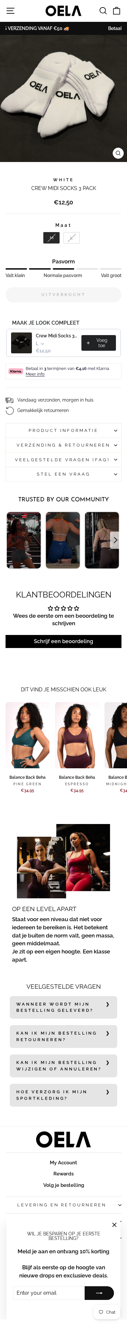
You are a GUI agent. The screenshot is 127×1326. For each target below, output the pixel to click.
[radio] (51, 238)
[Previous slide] (11, 540)
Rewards (63, 1174)
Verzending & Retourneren (63, 445)
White (63, 179)
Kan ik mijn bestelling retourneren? (56, 1036)
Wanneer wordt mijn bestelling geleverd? (54, 1007)
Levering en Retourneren (61, 1204)
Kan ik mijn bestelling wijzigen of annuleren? (59, 1065)
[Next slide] (115, 540)
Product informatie (63, 430)
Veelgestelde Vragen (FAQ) (63, 459)
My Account (63, 1163)
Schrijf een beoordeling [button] (63, 641)
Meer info (35, 374)
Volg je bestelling (63, 1185)
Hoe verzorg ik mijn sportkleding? (52, 1095)
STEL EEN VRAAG (63, 474)
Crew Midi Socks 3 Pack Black (57, 335)
